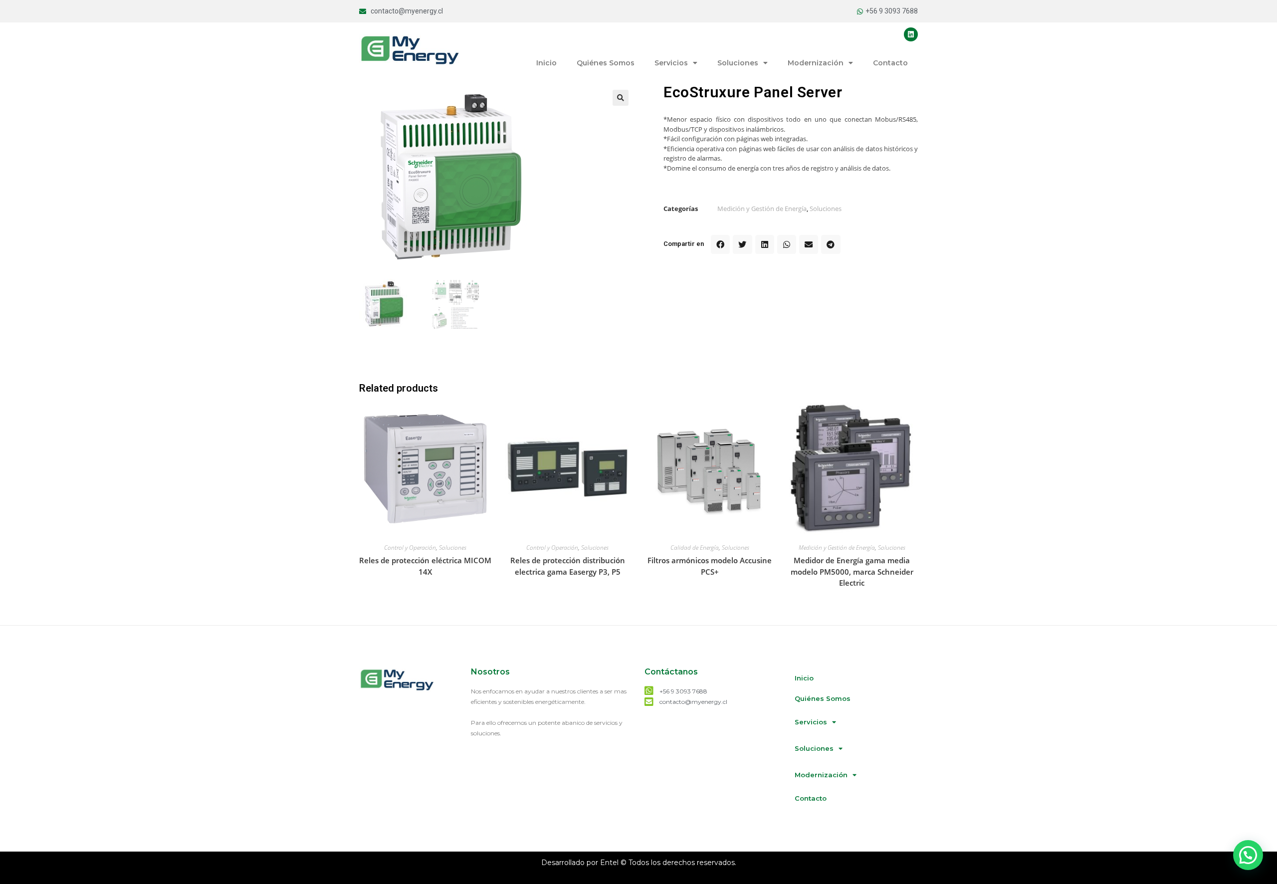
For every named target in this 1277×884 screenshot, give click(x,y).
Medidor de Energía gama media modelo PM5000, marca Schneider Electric (852, 571)
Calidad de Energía (694, 547)
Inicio (546, 62)
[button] (720, 244)
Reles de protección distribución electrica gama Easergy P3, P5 (567, 566)
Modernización (816, 62)
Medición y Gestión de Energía (762, 208)
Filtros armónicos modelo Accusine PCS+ (709, 566)
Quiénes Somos (606, 62)
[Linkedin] (911, 34)
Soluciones (737, 62)
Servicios (671, 62)
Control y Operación (410, 547)
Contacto (890, 62)
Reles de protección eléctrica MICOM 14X (425, 566)
